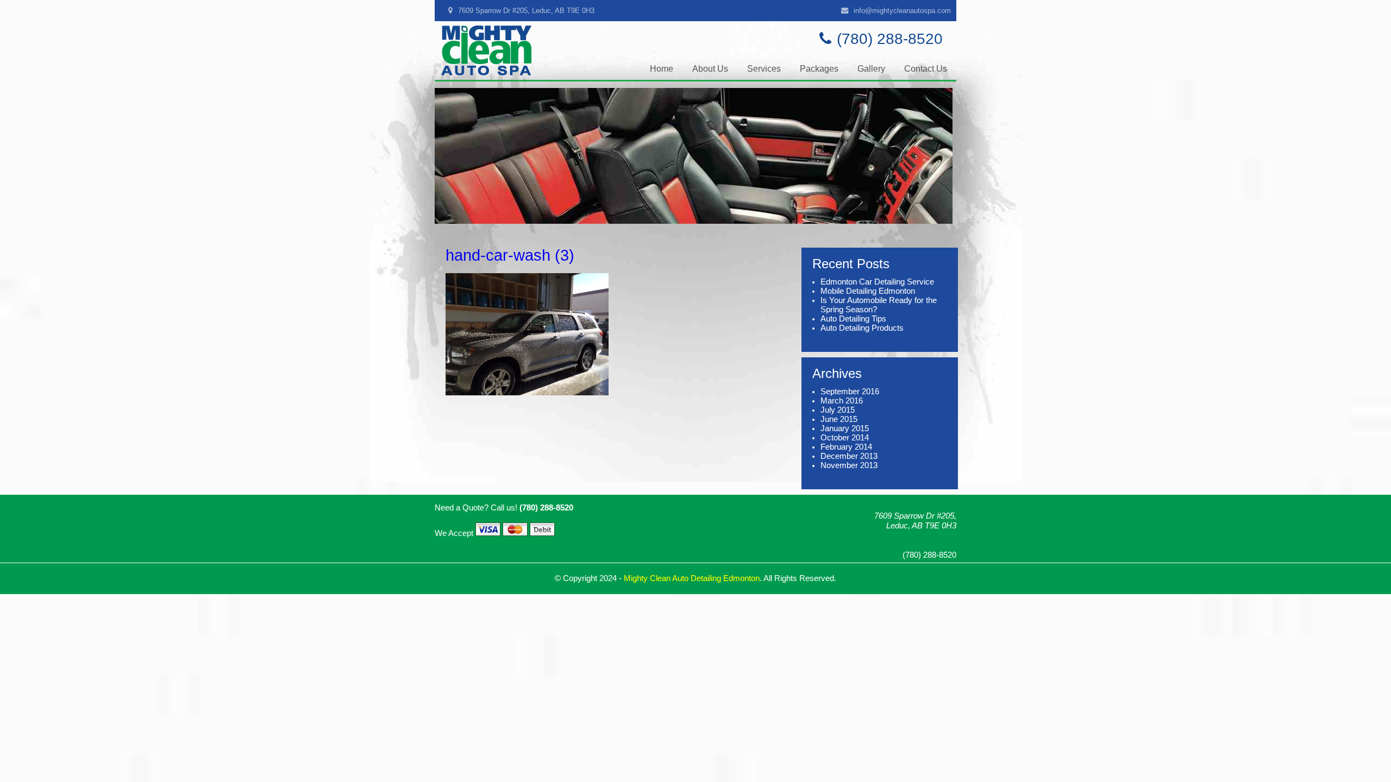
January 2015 (844, 428)
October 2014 (844, 437)
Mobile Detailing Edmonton (867, 291)
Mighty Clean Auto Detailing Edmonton (692, 578)
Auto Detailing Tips (853, 318)
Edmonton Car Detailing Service (877, 282)
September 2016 (849, 391)
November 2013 (849, 465)
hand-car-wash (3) (510, 255)
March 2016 (841, 400)
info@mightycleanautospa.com (902, 11)
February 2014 (846, 447)
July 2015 (837, 410)
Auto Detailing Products (862, 328)
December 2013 (849, 456)
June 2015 (838, 419)
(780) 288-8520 (890, 38)
